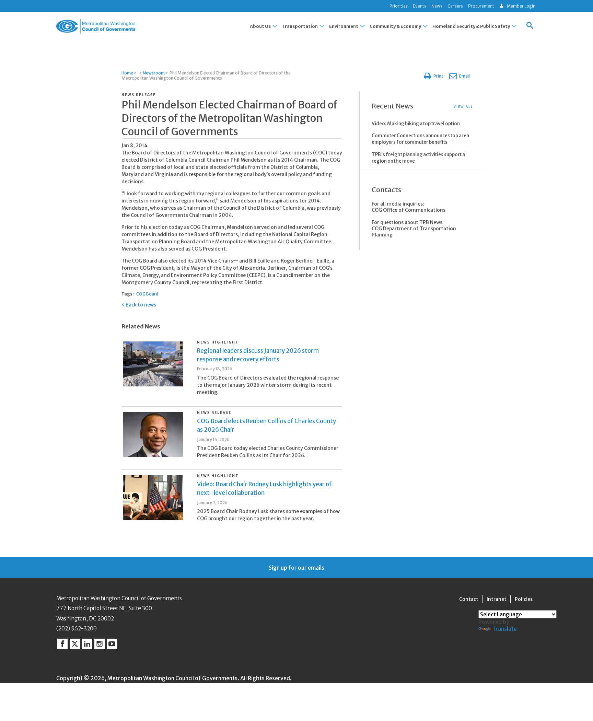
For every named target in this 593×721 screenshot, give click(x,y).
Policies (524, 599)
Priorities (398, 6)
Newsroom (154, 72)
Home (127, 72)
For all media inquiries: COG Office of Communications (408, 207)
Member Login (521, 6)
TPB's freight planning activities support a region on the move (418, 158)
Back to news (141, 305)
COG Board (147, 293)
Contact (468, 599)
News (436, 6)
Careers (455, 6)
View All (463, 106)
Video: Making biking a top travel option (416, 124)
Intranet (497, 599)
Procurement (481, 6)
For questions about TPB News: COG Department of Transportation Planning (414, 228)
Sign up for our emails (296, 567)
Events (419, 6)
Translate (504, 628)
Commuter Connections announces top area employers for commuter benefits (420, 139)
